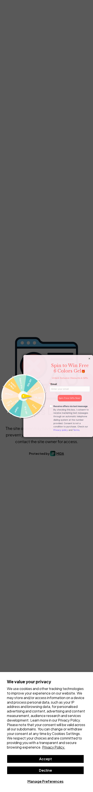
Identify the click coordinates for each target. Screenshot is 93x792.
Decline (45, 770)
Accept (45, 759)
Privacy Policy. (53, 747)
